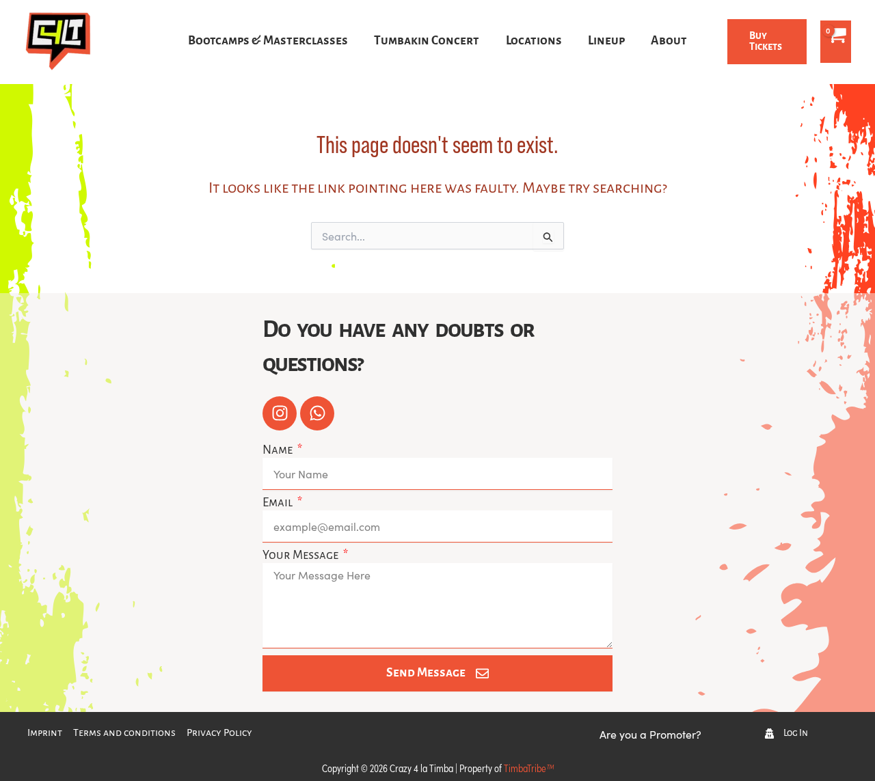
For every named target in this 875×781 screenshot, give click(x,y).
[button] (767, 41)
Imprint (44, 733)
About (669, 41)
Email (278, 503)
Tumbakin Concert (426, 41)
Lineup (606, 41)
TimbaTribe (529, 768)
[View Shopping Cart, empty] (835, 41)
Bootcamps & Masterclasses (268, 41)
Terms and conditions (124, 733)
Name (278, 450)
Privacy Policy (219, 733)
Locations (534, 41)
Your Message (301, 555)
